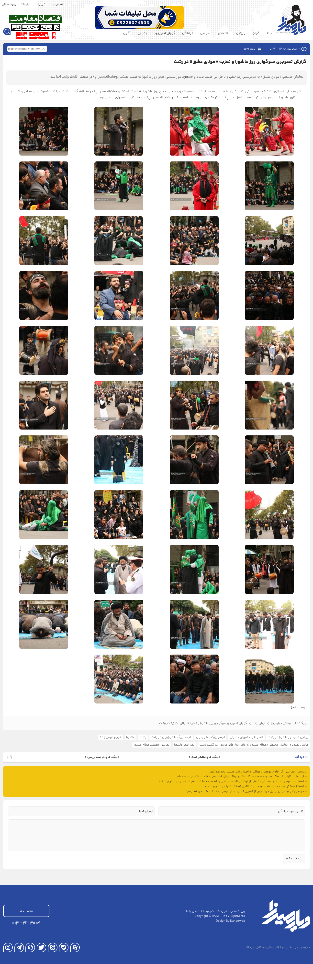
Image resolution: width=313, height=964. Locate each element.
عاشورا (130, 737)
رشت (143, 737)
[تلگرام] (19, 947)
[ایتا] (52, 947)
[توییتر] (41, 947)
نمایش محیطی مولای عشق (151, 744)
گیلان (255, 33)
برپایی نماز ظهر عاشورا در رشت (288, 737)
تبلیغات (26, 4)
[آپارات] (75, 947)
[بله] (63, 947)
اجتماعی (142, 33)
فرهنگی (187, 33)
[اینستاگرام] (8, 947)
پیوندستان (9, 4)
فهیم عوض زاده (111, 737)
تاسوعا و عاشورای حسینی (246, 737)
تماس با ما (56, 4)
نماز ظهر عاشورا (184, 744)
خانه (269, 33)
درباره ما (40, 4)
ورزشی (240, 33)
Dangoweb (237, 921)
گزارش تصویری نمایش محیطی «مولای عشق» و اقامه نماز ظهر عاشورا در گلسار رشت (253, 744)
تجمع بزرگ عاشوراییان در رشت (171, 737)
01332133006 (26, 923)
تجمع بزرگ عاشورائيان (210, 737)
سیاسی (205, 33)
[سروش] (30, 947)
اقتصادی (223, 33)
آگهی (126, 33)
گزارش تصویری (165, 33)
